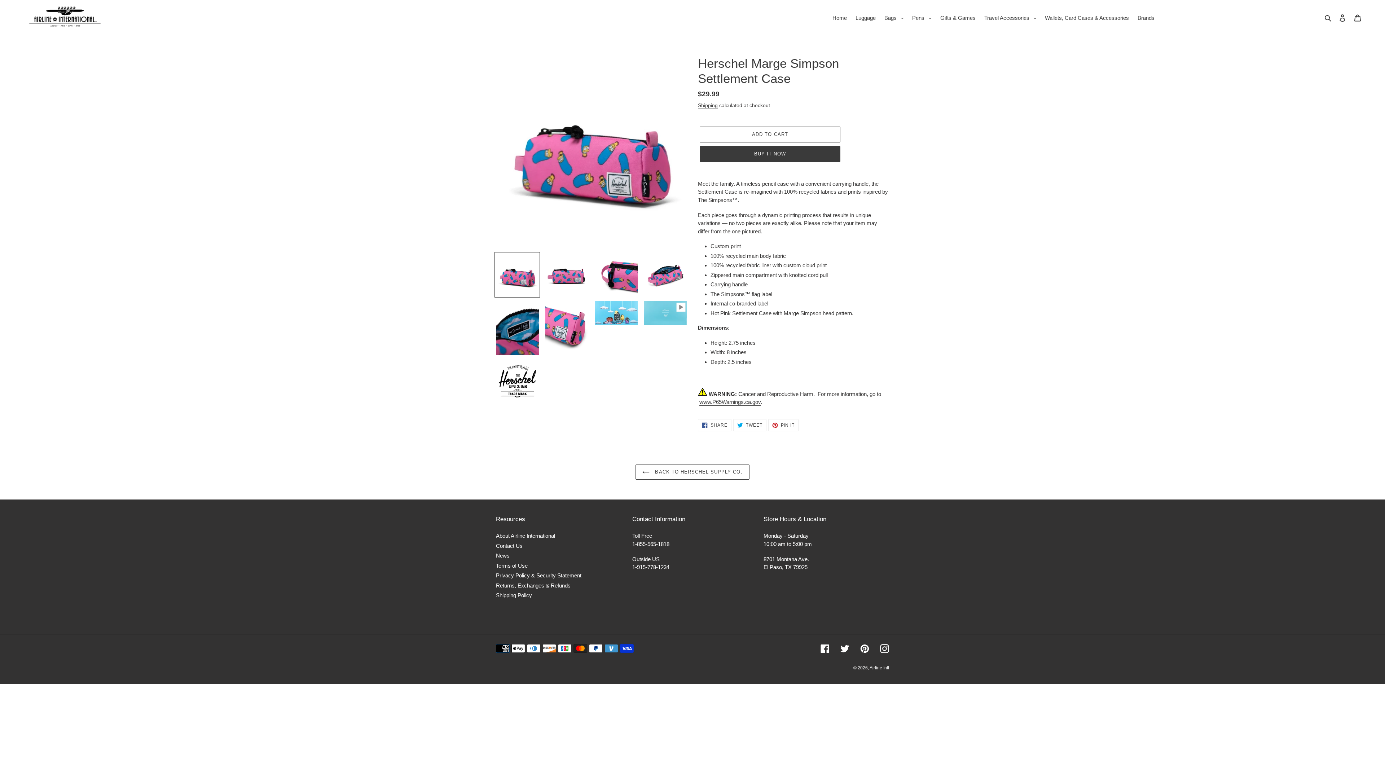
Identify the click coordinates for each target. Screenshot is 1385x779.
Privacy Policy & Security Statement (538, 575)
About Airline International (525, 536)
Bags (895, 17)
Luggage (866, 18)
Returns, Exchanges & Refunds (533, 585)
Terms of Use (512, 566)
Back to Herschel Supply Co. (697, 472)
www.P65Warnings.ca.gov (730, 402)
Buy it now (770, 154)
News (503, 556)
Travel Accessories (1012, 17)
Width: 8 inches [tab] (729, 352)
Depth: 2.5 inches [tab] (731, 362)
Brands (1146, 18)
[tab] (793, 328)
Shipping (708, 105)
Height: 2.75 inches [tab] (733, 343)
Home (839, 18)
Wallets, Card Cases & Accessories (1087, 18)
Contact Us (509, 546)
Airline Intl (879, 667)
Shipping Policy (514, 595)
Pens (923, 17)
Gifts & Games (958, 18)
